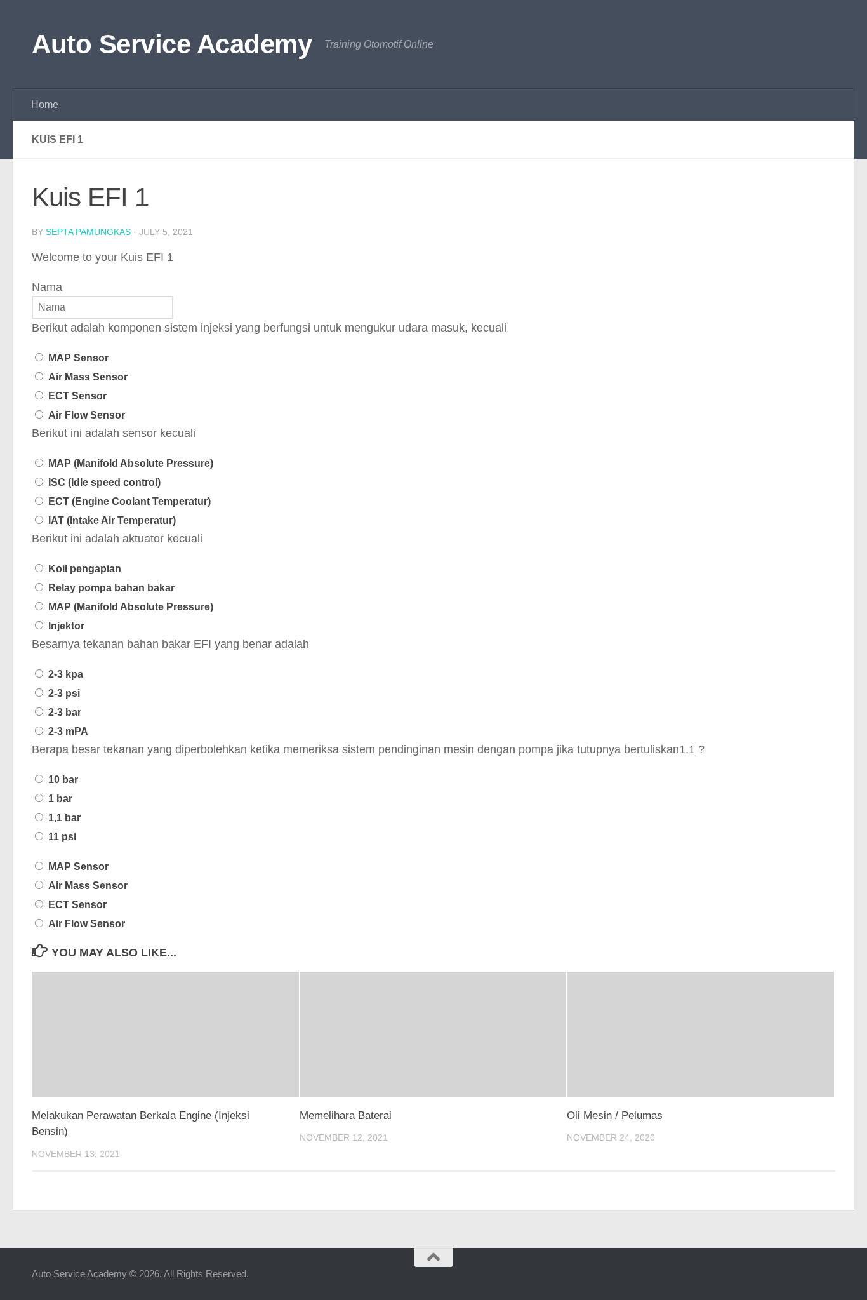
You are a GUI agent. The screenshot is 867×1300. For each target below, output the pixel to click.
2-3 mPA (68, 731)
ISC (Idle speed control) (104, 482)
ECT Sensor (77, 396)
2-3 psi (64, 693)
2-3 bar (64, 712)
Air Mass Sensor (88, 377)
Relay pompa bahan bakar (111, 587)
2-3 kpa (65, 674)
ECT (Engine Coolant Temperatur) (129, 501)
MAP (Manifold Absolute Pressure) (130, 463)
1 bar (60, 798)
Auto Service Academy (172, 44)
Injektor (66, 625)
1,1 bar (64, 817)
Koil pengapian (84, 568)
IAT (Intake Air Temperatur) (112, 520)
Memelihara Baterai (346, 1115)
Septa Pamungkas (88, 232)
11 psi (62, 836)
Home (44, 104)
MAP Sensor (78, 357)
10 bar (63, 779)
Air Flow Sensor (86, 415)
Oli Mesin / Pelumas (615, 1115)
